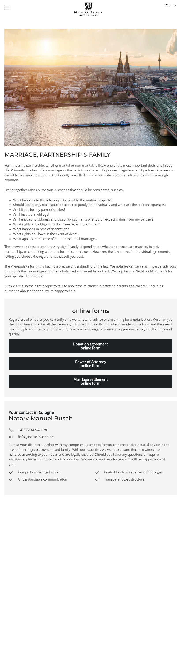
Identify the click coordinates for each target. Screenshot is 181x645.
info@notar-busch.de (36, 436)
